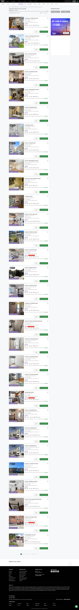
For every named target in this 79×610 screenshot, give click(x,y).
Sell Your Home (67, 1)
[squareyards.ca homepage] (3, 1)
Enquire (65, 11)
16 (33, 554)
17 (35, 554)
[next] (37, 554)
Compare (55, 11)
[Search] (11, 4)
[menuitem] (14, 1)
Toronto (7, 1)
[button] (30, 1)
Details (36, 31)
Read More (47, 11)
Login (74, 1)
